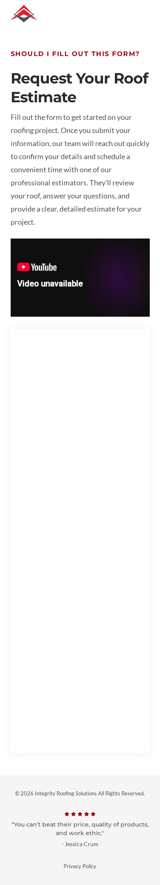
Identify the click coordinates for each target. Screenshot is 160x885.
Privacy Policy (80, 866)
